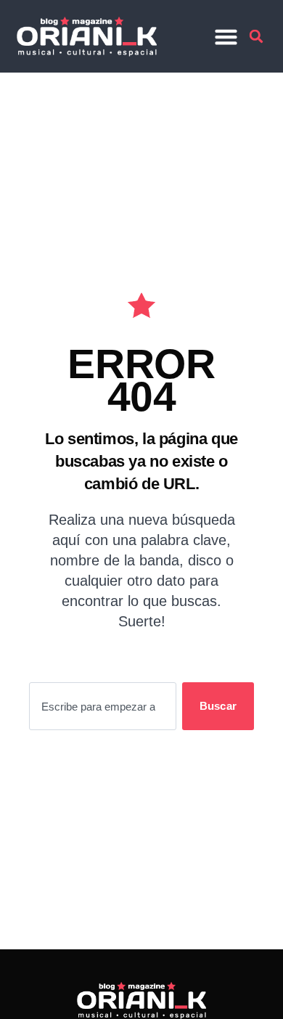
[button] (226, 36)
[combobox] (102, 706)
